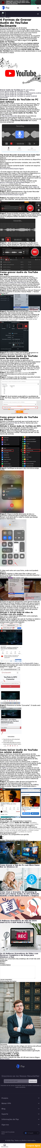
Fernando (3, 28)
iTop (20, 1066)
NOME (3, 962)
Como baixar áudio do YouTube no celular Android (18, 96)
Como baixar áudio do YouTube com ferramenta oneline (20, 93)
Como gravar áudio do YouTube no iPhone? (16, 94)
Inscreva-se (32, 1081)
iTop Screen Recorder (9, 116)
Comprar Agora (33, 1146)
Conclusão (4, 97)
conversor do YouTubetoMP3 (22, 663)
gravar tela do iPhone (17, 423)
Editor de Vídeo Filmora (18, 282)
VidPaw (4, 768)
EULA (3, 1133)
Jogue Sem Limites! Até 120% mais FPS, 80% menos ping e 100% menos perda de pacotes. (21, 2)
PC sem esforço (17, 90)
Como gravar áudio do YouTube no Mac (14, 91)
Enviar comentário (6, 979)
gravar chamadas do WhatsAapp (12, 182)
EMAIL (3, 963)
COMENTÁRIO (5, 965)
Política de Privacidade (8, 1132)
